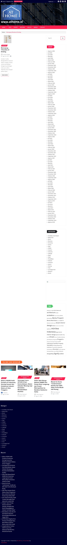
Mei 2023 (50, 120)
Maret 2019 (51, 209)
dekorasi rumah (50, 323)
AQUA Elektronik (57, 310)
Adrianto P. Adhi (50, 310)
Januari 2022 (51, 149)
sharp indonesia (59, 351)
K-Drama (50, 252)
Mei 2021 (50, 163)
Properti (60, 339)
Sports (16, 27)
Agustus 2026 (51, 51)
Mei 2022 (50, 142)
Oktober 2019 (51, 197)
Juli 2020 (50, 181)
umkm (61, 354)
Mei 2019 (50, 206)
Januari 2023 (51, 127)
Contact (42, 27)
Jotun (48, 337)
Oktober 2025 (51, 69)
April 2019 (50, 208)
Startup (50, 266)
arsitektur (50, 315)
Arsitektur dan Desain (53, 236)
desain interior (60, 323)
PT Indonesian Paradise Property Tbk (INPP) (55, 343)
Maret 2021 (51, 167)
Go (62, 38)
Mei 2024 (50, 99)
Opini (49, 257)
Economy (50, 243)
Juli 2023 (50, 117)
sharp (55, 351)
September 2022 (52, 135)
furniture (57, 325)
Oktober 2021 (51, 154)
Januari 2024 (51, 106)
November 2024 (52, 88)
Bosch (58, 320)
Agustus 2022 (51, 136)
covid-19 (61, 320)
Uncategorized (51, 269)
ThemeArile (4, 542)
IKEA (53, 328)
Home (3, 32)
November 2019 (52, 195)
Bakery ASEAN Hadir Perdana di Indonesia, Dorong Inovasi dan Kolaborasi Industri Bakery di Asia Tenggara (8, 385)
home (60, 325)
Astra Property (57, 315)
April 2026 (50, 58)
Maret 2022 (51, 145)
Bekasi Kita (50, 237)
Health (29, 27)
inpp (57, 332)
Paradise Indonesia (61, 337)
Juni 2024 (50, 97)
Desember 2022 (52, 129)
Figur (49, 246)
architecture (51, 313)
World (36, 27)
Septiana (5, 392)
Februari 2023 (51, 126)
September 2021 (52, 156)
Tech (10, 27)
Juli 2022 (50, 138)
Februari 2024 (51, 104)
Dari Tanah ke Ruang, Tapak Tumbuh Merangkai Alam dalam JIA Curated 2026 (9, 499)
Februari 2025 (51, 83)
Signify (56, 353)
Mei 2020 (50, 184)
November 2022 (52, 131)
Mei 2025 (50, 78)
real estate (49, 351)
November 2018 (52, 217)
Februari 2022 (51, 147)
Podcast (50, 260)
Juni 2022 (50, 140)
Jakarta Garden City (60, 334)
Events (49, 244)
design (49, 325)
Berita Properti (57, 318)
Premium (50, 262)
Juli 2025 (50, 74)
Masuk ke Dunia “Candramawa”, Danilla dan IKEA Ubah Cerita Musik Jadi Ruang (57, 385)
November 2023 (52, 110)
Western (22, 27)
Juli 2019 (50, 202)
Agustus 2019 (51, 201)
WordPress (19, 540)
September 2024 (52, 92)
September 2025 (52, 70)
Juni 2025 (50, 76)
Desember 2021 (52, 151)
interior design (51, 335)
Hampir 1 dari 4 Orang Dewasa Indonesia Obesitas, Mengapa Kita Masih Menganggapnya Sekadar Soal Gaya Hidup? (8, 506)
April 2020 (50, 186)
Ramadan (56, 349)
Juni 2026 (50, 54)
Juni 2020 (50, 183)
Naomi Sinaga (6, 54)
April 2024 (50, 101)
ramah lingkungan (62, 349)
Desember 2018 (52, 215)
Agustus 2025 (51, 72)
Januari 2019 (51, 213)
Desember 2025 (52, 65)
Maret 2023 (51, 124)
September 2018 (52, 220)
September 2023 (52, 113)
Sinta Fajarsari (23, 394)
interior (60, 332)
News (3, 27)
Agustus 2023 (51, 115)
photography (54, 339)
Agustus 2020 (51, 179)
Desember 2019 (52, 193)
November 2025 (52, 67)
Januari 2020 (51, 192)
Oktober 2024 (51, 90)
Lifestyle (50, 253)
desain (54, 323)
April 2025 (50, 79)
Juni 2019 (50, 204)
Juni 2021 (50, 161)
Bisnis (49, 239)
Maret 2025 (51, 81)
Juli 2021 (50, 160)
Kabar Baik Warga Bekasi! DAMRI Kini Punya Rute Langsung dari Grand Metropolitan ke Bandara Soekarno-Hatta (8, 478)
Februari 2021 (51, 168)
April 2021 (50, 165)
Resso (52, 351)
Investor (50, 250)
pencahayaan (49, 339)
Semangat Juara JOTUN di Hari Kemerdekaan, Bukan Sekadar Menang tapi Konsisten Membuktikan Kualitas (25, 386)
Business (50, 241)
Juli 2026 (50, 53)
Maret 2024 (51, 103)
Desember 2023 (52, 108)
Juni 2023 (50, 119)
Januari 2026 (51, 63)
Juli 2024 (50, 95)
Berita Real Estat (52, 320)
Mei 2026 (50, 56)
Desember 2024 (52, 86)
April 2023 (50, 122)
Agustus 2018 (51, 222)
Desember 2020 (52, 172)
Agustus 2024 (51, 94)
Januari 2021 (51, 170)
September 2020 (52, 177)
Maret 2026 (51, 60)
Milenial (56, 337)
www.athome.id (12, 21)
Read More (5, 75)
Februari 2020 (51, 190)
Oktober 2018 (51, 218)
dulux (53, 325)
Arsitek (57, 312)
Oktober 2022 (51, 133)
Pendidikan (51, 259)
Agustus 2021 (51, 158)
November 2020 (52, 174)
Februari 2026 (51, 62)
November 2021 (52, 152)
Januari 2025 (51, 85)
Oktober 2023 (51, 111)
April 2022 (50, 144)
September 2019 (52, 199)
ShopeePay (50, 354)
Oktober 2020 (51, 176)
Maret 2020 (51, 188)
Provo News (26, 540)
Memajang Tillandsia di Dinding (13, 32)
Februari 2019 (51, 211)
